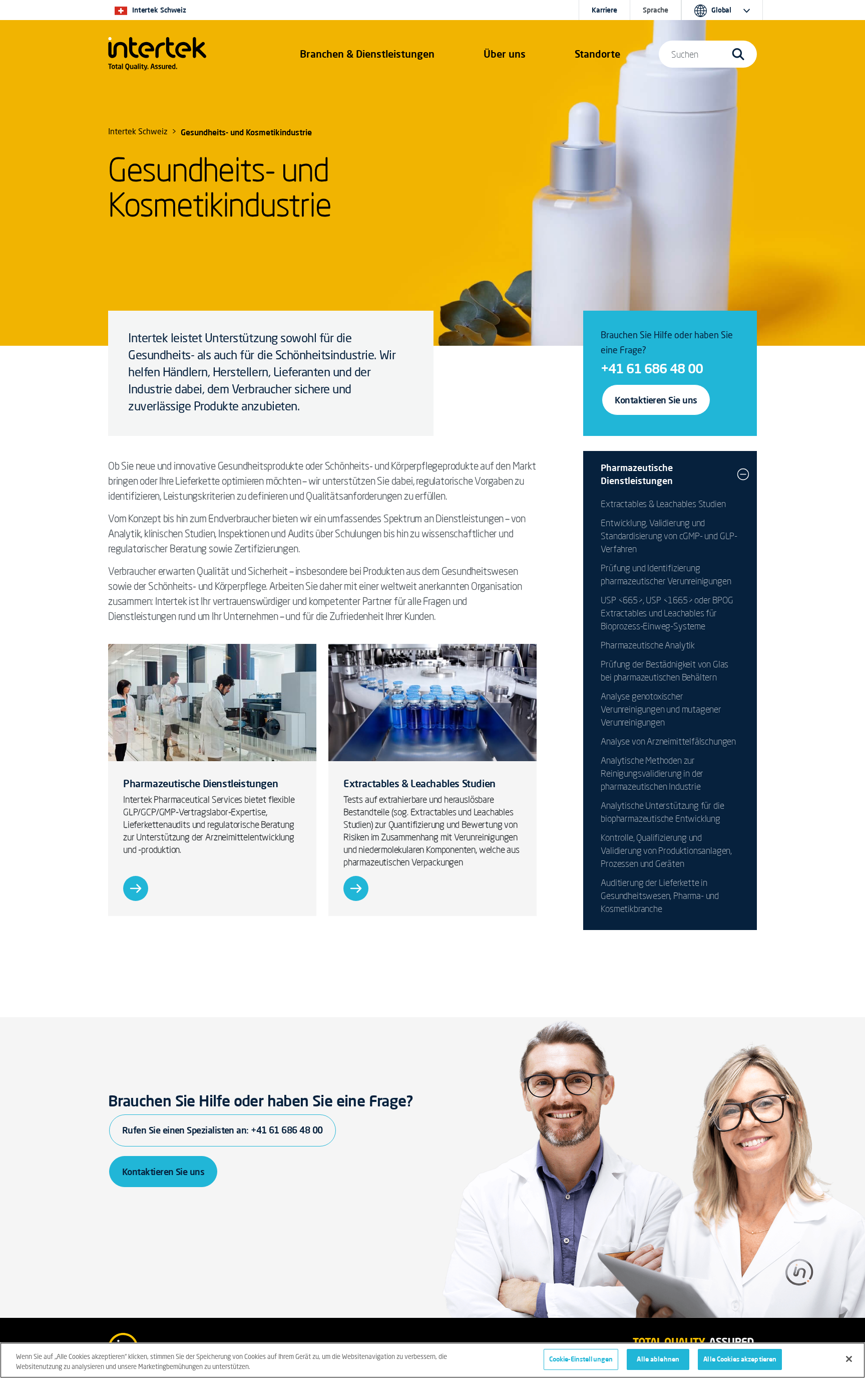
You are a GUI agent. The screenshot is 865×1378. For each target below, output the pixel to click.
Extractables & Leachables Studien (663, 503)
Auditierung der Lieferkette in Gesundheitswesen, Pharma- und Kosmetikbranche (660, 895)
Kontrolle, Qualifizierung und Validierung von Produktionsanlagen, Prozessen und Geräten (666, 850)
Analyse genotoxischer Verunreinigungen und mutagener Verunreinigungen (661, 709)
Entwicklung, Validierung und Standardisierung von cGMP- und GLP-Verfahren (669, 535)
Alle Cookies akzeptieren (739, 1359)
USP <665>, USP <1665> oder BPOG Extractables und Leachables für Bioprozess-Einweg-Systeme (667, 612)
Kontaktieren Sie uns (656, 399)
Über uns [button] (505, 54)
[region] (432, 1360)
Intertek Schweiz (138, 132)
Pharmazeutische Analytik (648, 644)
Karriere (604, 10)
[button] (367, 54)
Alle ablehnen (658, 1359)
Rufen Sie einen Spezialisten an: (222, 1129)
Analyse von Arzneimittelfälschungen (668, 741)
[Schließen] (849, 1359)
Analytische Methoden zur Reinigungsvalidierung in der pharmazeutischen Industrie (652, 773)
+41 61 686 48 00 (652, 368)
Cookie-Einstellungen (581, 1359)
